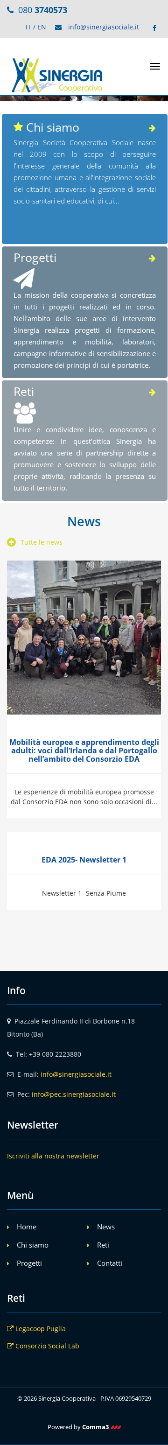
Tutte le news (42, 542)
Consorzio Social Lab (46, 1345)
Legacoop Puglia (40, 1328)
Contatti (109, 1263)
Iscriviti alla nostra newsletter (53, 1155)
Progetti (29, 1263)
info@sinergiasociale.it (103, 26)
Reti (103, 1244)
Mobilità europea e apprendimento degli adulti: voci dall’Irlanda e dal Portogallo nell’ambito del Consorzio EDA (84, 750)
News (106, 1226)
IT (28, 26)
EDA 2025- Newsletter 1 (84, 860)
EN (41, 26)
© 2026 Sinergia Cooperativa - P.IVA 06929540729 (84, 1398)
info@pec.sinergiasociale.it (74, 1094)
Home (26, 1226)
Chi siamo (33, 1244)
